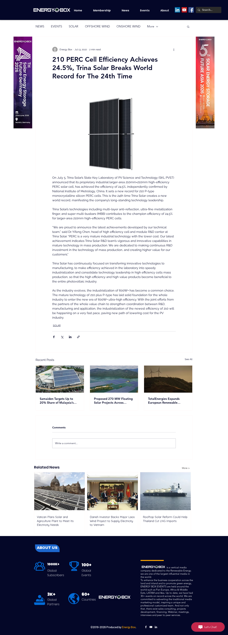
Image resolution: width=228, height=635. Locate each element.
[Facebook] (191, 10)
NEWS (40, 26)
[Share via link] (78, 336)
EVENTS (56, 26)
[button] (148, 10)
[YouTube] (184, 10)
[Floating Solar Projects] (114, 379)
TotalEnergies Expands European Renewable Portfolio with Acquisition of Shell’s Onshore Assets (167, 401)
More (150, 26)
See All (188, 359)
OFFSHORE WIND (97, 26)
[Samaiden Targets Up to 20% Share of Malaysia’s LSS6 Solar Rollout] (60, 379)
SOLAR (73, 26)
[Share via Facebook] (53, 336)
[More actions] (174, 49)
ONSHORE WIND (128, 26)
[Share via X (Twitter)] (62, 336)
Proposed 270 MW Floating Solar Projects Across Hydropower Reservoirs (113, 401)
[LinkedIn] (177, 10)
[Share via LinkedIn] (70, 336)
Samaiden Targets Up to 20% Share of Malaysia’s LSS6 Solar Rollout (57, 401)
